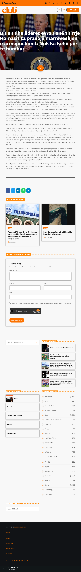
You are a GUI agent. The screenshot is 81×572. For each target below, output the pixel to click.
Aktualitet (48, 397)
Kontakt (9, 424)
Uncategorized (52, 456)
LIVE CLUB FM (11, 433)
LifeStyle (48, 452)
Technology (49, 490)
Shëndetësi (49, 471)
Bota (9, 228)
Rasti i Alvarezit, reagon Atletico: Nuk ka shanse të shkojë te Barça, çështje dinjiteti (61, 383)
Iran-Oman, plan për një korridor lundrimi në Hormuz (58, 233)
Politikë (47, 462)
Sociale (47, 481)
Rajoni (47, 467)
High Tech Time (50, 438)
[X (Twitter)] (49, 3)
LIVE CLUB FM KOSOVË (14, 416)
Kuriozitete (48, 448)
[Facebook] (73, 3)
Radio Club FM (20, 527)
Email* (46, 283)
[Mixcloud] (61, 3)
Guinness (48, 434)
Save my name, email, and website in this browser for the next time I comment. (41, 303)
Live (73, 10)
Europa (47, 429)
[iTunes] (65, 3)
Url (10, 293)
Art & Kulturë (49, 406)
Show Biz (48, 476)
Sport (47, 485)
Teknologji (48, 494)
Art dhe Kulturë (50, 411)
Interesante (49, 443)
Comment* (13, 270)
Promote (10, 407)
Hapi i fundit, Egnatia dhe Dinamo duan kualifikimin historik (61, 374)
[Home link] (10, 10)
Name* (11, 283)
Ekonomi (48, 424)
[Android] (77, 3)
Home (16, 398)
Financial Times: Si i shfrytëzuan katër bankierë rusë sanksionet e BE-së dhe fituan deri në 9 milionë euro (22, 235)
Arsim (47, 401)
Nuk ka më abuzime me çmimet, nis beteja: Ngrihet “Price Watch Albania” (62, 356)
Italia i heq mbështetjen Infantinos (61, 348)
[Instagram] (69, 3)
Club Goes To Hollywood (53, 420)
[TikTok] (57, 3)
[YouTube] (46, 3)
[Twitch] (53, 3)
